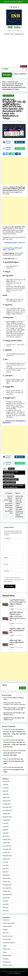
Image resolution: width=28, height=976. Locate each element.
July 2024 (5, 862)
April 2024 (5, 872)
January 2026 (6, 804)
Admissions (6, 920)
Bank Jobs (6, 933)
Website (6, 571)
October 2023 (6, 891)
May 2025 (5, 830)
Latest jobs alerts (9, 476)
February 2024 (6, 878)
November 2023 (7, 888)
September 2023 (7, 894)
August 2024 (6, 859)
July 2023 (5, 901)
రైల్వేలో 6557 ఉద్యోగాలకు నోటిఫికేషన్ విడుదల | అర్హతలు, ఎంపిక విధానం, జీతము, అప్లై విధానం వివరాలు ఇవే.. (17, 616)
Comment (7, 538)
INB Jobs (14, 27)
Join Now (20, 142)
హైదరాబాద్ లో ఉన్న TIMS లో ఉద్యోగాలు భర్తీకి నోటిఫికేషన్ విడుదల (13, 1)
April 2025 (5, 833)
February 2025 (6, 839)
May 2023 (5, 907)
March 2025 (6, 836)
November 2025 (7, 810)
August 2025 (6, 820)
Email (6, 564)
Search (4, 685)
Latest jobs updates (9, 482)
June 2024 (5, 865)
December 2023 (7, 885)
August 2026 (6, 781)
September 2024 (7, 855)
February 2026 (6, 800)
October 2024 (6, 852)
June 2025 (5, 826)
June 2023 (5, 904)
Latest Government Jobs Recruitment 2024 (11, 473)
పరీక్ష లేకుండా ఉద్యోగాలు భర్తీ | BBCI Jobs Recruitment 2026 (17, 630)
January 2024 (6, 881)
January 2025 (6, 842)
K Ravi (5, 759)
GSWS (4, 946)
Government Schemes (9, 942)
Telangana (5, 959)
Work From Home (7, 965)
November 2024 (7, 849)
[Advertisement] (14, 50)
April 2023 (5, 910)
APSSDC (5, 929)
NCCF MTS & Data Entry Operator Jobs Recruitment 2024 (13, 486)
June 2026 (5, 787)
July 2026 (5, 784)
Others (5, 952)
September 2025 (7, 817)
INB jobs (11, 469)
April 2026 (5, 794)
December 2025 (7, 807)
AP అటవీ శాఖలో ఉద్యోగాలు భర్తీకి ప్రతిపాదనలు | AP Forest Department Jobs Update (14, 752)
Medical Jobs (6, 949)
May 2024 (5, 868)
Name (6, 557)
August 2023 (6, 897)
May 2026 (5, 791)
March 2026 (6, 797)
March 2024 (6, 875)
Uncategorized (7, 962)
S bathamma (7, 729)
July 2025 (5, 823)
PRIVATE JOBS (7, 955)
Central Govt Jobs (8, 95)
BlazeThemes (17, 973)
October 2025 (6, 813)
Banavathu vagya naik (9, 750)
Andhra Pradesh (7, 926)
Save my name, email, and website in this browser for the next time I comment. (13, 579)
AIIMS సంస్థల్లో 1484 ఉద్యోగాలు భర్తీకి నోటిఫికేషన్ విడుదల (16, 642)
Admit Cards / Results (9, 923)
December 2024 (7, 846)
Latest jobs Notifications (11, 479)
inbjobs (6, 121)
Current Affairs (7, 939)
